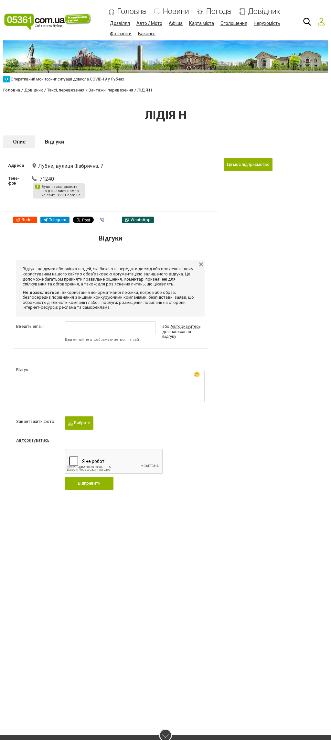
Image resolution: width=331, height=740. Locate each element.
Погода (218, 11)
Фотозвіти (121, 33)
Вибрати (82, 422)
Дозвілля (120, 23)
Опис (19, 142)
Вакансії (146, 33)
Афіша (176, 23)
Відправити (89, 483)
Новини (176, 11)
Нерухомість (267, 23)
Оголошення (233, 23)
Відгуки (54, 142)
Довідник (264, 11)
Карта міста (201, 23)
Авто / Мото (149, 23)
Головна (131, 11)
